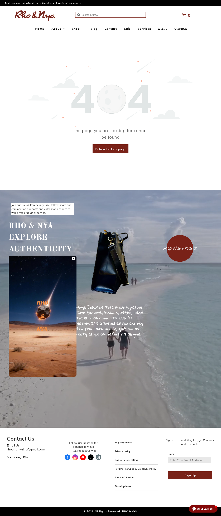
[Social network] (98, 457)
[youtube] (83, 457)
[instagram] (75, 457)
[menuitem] (40, 28)
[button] (8, 316)
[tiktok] (91, 457)
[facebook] (67, 457)
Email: (171, 454)
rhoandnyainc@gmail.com (26, 449)
